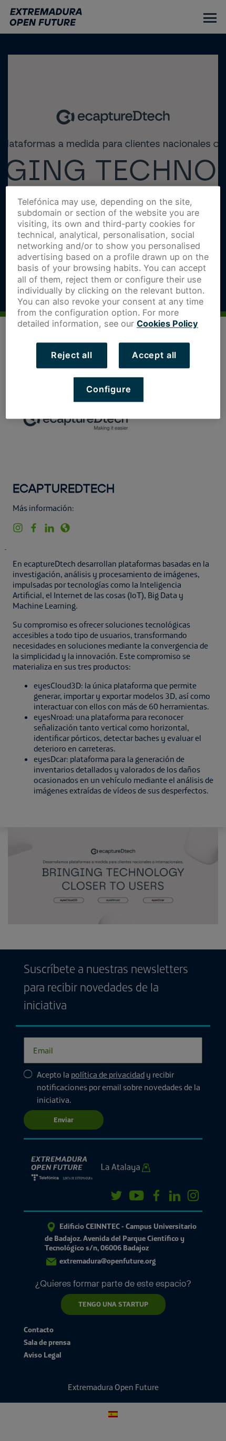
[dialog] (113, 302)
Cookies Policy (167, 324)
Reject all (72, 355)
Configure (108, 389)
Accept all (154, 355)
